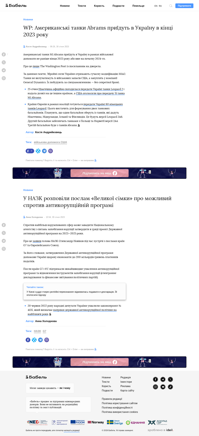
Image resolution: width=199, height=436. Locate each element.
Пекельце (138, 6)
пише (36, 66)
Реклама (125, 386)
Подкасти (118, 6)
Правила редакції (112, 399)
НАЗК (37, 331)
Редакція (125, 377)
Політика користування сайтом (119, 403)
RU (160, 6)
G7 (44, 331)
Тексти (82, 6)
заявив (37, 241)
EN (156, 6)
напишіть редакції (72, 430)
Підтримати (184, 5)
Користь (99, 6)
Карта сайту (127, 390)
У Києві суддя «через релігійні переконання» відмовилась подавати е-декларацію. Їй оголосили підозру (72, 293)
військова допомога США (50, 142)
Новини (65, 6)
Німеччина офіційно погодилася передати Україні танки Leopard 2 (80, 89)
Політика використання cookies (120, 412)
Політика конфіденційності (117, 407)
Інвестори (126, 381)
